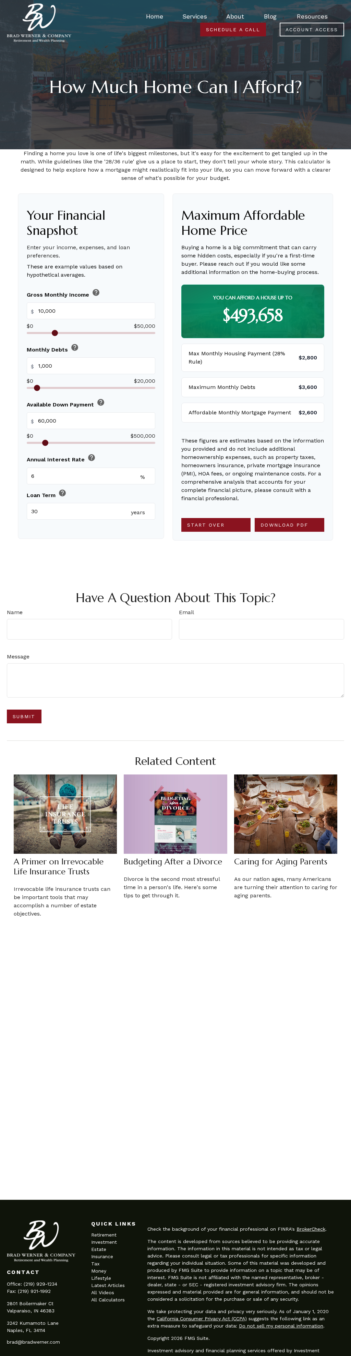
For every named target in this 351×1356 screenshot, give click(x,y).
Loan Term (46, 493)
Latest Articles (108, 1285)
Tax (95, 1263)
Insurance (102, 1256)
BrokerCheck (310, 1229)
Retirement (104, 1235)
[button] (154, 16)
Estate (98, 1249)
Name (15, 612)
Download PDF (284, 525)
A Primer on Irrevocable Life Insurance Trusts (59, 867)
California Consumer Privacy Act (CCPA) (202, 1318)
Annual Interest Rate (61, 458)
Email (186, 612)
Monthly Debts (53, 348)
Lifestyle (101, 1278)
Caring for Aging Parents (280, 862)
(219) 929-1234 (40, 1284)
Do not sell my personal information (281, 1326)
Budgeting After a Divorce (173, 862)
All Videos (102, 1292)
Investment (104, 1242)
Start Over (206, 525)
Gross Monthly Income (63, 293)
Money (98, 1271)
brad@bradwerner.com (33, 1342)
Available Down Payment (66, 403)
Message (18, 656)
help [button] (96, 292)
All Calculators (108, 1299)
